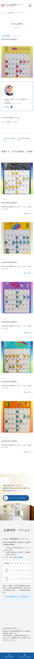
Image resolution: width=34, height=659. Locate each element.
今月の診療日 (6, 36)
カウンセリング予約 (24, 657)
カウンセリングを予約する (17, 498)
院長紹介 (7, 107)
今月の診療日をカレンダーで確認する (17, 596)
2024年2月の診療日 (23, 139)
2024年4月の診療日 (9, 139)
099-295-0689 (18, 557)
